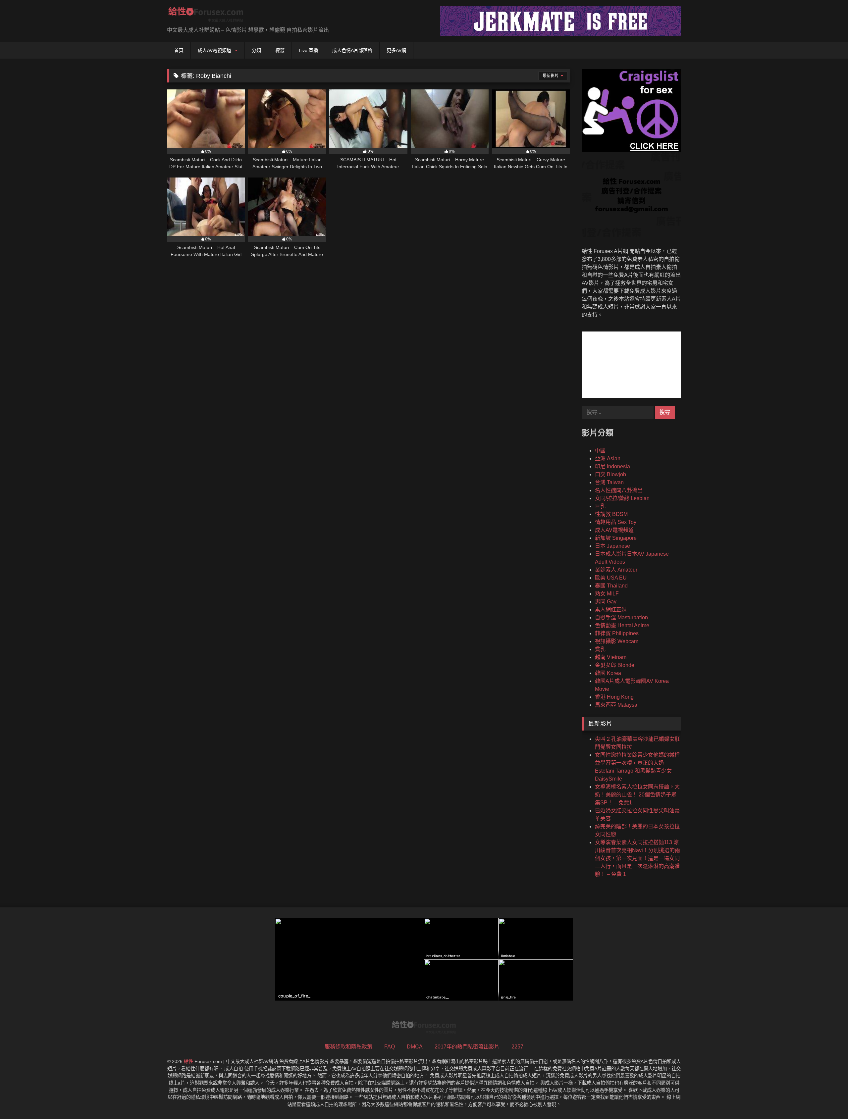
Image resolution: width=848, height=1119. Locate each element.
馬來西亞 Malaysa (616, 705)
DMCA (415, 1046)
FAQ (389, 1046)
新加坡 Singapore (616, 538)
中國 (600, 450)
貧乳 (600, 649)
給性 (188, 1061)
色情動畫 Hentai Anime (622, 625)
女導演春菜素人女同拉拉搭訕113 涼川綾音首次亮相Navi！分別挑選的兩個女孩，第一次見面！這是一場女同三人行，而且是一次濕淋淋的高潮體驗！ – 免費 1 (637, 858)
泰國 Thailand (611, 585)
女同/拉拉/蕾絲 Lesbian (622, 498)
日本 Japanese (612, 546)
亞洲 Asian (607, 458)
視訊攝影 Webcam (616, 641)
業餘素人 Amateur (616, 570)
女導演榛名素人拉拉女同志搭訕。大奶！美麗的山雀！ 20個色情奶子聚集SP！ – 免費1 (637, 794)
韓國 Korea (608, 673)
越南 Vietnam (610, 657)
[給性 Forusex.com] (206, 15)
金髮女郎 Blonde (614, 665)
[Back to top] (827, 1099)
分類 (256, 50)
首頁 (179, 50)
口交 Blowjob (610, 474)
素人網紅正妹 (611, 609)
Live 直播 (308, 50)
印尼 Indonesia (612, 466)
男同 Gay (605, 601)
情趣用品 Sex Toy (615, 522)
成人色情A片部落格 (352, 50)
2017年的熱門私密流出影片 (467, 1046)
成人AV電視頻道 (214, 50)
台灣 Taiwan (609, 482)
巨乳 (600, 506)
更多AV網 (396, 50)
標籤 (280, 50)
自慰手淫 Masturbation (621, 617)
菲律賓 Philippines (617, 633)
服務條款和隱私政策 (348, 1046)
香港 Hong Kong (614, 697)
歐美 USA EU (611, 578)
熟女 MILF (607, 593)
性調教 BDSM (611, 514)
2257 (517, 1046)
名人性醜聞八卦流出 (619, 490)
